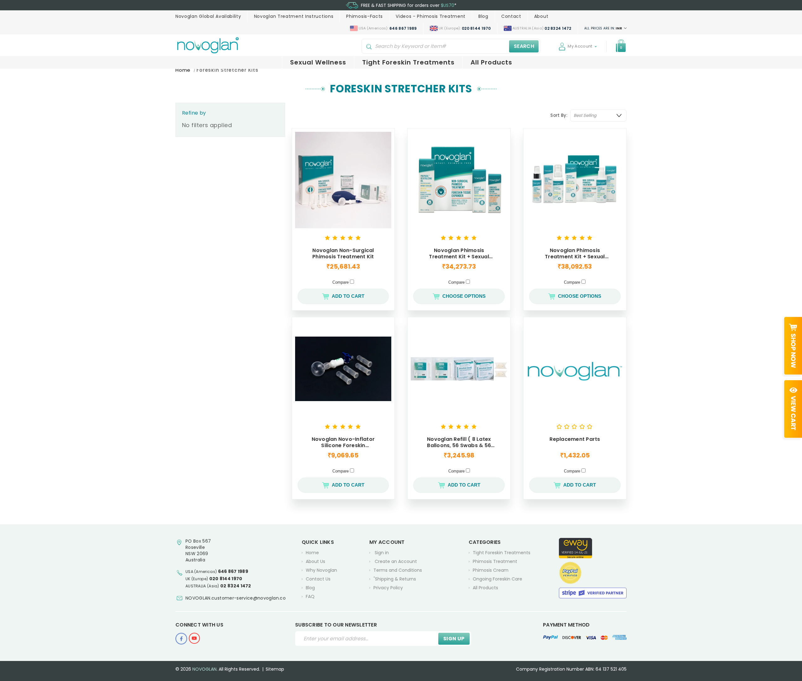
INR (603, 28)
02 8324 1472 (235, 586)
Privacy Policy (388, 588)
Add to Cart (348, 296)
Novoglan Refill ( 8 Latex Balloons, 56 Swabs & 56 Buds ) (459, 442)
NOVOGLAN (204, 669)
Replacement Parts (574, 439)
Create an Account (396, 561)
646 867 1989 (233, 571)
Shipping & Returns (394, 578)
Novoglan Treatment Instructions (294, 16)
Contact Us (318, 579)
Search (524, 46)
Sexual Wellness (318, 62)
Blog (483, 16)
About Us (315, 561)
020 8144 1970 (225, 578)
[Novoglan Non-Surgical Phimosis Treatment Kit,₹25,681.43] (343, 180)
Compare (341, 282)
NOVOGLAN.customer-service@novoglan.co (235, 598)
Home (312, 552)
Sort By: (558, 115)
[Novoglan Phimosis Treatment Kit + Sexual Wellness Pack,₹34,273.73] (459, 180)
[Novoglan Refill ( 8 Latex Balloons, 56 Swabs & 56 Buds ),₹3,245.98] (459, 368)
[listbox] (598, 115)
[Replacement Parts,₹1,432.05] (575, 368)
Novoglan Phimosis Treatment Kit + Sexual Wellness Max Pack (575, 253)
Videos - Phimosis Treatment (431, 16)
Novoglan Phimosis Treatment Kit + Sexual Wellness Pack (459, 253)
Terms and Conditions (397, 570)
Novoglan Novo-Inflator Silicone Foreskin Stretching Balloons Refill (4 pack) (343, 442)
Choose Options (464, 296)
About (541, 16)
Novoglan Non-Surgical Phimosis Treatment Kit (343, 253)
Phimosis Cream (490, 570)
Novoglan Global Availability (208, 16)
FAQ (310, 596)
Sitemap (275, 669)
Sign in (382, 552)
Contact (511, 16)
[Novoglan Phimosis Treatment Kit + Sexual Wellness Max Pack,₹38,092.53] (575, 180)
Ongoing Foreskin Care (497, 579)
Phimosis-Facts (364, 16)
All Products (491, 62)
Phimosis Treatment (495, 561)
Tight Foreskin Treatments (408, 62)
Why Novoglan (321, 570)
